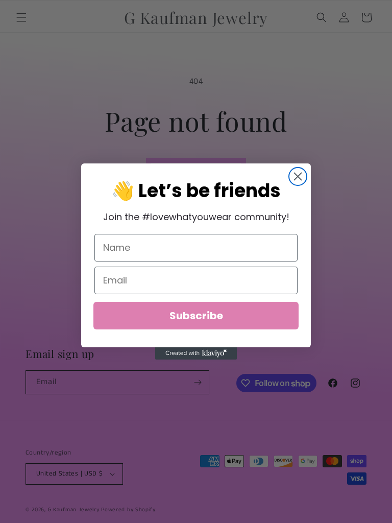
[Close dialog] (298, 176)
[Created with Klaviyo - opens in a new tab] (196, 353)
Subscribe (196, 315)
